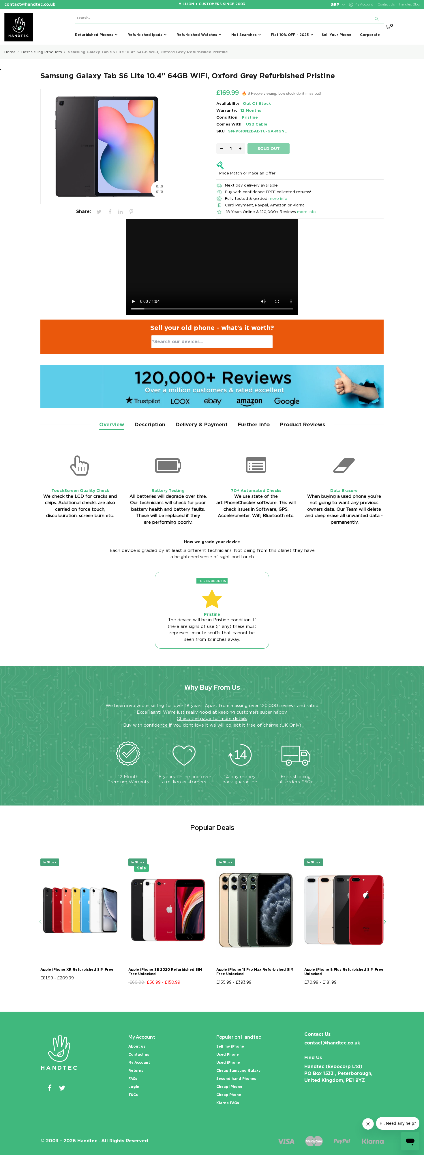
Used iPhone (228, 1062)
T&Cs (133, 1095)
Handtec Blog (409, 4)
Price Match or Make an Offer (247, 173)
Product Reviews (302, 424)
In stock (49, 862)
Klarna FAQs (227, 1103)
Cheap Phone (228, 1095)
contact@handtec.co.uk (332, 1043)
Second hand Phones (236, 1078)
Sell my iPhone (230, 1046)
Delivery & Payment (201, 424)
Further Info (254, 424)
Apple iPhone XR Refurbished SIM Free (76, 969)
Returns (135, 1070)
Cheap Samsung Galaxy (238, 1070)
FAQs (133, 1078)
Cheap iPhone (229, 1086)
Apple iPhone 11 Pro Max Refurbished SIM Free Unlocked (254, 971)
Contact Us (386, 4)
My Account (139, 1062)
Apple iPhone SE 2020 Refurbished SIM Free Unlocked (165, 971)
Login (133, 1086)
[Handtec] (18, 27)
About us (136, 1046)
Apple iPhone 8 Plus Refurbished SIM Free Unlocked (343, 971)
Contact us (138, 1054)
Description (149, 424)
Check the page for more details (212, 718)
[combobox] (212, 341)
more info (278, 198)
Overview (111, 424)
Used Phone (227, 1054)
